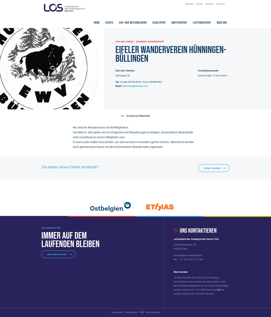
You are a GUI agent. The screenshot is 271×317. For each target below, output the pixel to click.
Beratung (189, 4)
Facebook (220, 4)
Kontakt (199, 4)
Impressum (117, 312)
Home (97, 22)
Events (109, 22)
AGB (141, 312)
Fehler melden (212, 168)
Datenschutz (131, 312)
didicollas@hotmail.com (135, 85)
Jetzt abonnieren (57, 254)
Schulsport (159, 22)
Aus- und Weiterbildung (133, 22)
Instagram (209, 4)
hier (219, 289)
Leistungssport (202, 22)
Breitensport (179, 22)
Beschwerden (153, 312)
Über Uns (222, 22)
